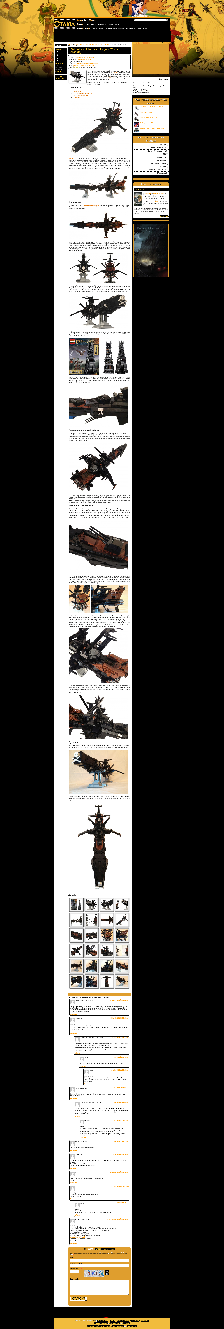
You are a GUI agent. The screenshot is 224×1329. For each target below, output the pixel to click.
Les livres (101, 24)
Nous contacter (103, 1321)
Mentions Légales (123, 1321)
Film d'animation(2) (159, 148)
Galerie (58, 72)
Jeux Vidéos (137, 28)
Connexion (144, 1321)
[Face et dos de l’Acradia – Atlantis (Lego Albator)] (92, 926)
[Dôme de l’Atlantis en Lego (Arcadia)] (92, 957)
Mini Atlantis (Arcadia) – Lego (148, 117)
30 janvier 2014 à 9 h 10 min (119, 1018)
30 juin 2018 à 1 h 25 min (121, 1203)
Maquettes (129, 28)
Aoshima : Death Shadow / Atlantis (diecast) (153, 128)
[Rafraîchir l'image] (107, 1274)
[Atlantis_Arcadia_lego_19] (107, 972)
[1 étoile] (73, 67)
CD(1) (165, 154)
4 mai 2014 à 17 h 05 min (121, 1057)
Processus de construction (83, 93)
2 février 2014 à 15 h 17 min (120, 1037)
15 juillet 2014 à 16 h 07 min (120, 1120)
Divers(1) (164, 167)
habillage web (114, 1323)
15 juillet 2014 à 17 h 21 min (120, 1141)
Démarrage (77, 91)
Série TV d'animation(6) (157, 151)
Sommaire (58, 49)
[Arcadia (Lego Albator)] (76, 957)
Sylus (98, 1249)
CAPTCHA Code (75, 1269)
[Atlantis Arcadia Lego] (122, 988)
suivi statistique (118, 1326)
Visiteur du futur (158, 193)
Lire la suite (164, 216)
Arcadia (81, 65)
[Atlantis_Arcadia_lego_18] (92, 972)
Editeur (112, 1321)
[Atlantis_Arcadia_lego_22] (92, 988)
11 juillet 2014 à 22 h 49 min (120, 1102)
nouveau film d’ (91, 205)
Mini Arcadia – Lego (145, 112)
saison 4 (148, 193)
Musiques (145, 28)
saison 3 (156, 201)
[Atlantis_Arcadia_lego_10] (76, 972)
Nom (71, 1257)
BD (106, 24)
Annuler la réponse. (108, 1249)
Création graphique (101, 1323)
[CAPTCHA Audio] (107, 1271)
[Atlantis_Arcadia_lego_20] (122, 972)
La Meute (139, 189)
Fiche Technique (60, 63)
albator (75, 65)
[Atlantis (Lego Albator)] (122, 926)
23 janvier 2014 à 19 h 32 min (119, 1000)
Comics (117, 24)
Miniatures (121, 28)
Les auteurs (135, 1321)
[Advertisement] (112, 36)
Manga (111, 24)
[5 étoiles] (79, 67)
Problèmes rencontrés (81, 95)
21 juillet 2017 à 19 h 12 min (120, 1187)
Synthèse (77, 97)
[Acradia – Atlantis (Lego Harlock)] (92, 911)
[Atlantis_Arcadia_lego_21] (76, 988)
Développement (93, 1326)
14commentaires (60, 77)
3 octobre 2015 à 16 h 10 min (119, 1172)
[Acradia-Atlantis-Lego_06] (122, 957)
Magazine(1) (162, 173)
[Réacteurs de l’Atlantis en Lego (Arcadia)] (107, 942)
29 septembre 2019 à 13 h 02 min (118, 1219)
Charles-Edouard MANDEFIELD (87, 63)
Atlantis (88, 65)
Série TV (93, 24)
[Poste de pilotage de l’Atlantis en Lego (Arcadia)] (107, 957)
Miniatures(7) (162, 157)
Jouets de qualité (98, 28)
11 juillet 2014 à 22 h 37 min (120, 1088)
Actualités (81, 20)
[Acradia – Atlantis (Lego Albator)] (107, 911)
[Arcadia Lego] (107, 988)
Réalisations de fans (87, 44)
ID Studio (127, 1323)
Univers (92, 20)
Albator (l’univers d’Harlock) (84, 57)
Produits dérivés (83, 28)
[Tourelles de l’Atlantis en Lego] (76, 942)
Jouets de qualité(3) (159, 164)
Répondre (73, 1014)
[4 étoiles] (77, 67)
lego (93, 65)
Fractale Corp (132, 1326)
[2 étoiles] (75, 67)
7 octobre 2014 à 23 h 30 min (119, 1154)
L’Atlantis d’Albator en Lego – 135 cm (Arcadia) (151, 107)
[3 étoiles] (76, 67)
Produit (80, 24)
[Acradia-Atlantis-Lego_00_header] (122, 911)
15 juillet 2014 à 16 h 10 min (120, 1070)
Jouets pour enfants (111, 28)
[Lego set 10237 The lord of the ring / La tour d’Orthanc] (76, 911)
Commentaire (74, 1279)
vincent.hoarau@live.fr (77, 1237)
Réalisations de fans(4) (158, 170)
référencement (105, 1326)
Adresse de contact (76, 1263)
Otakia (70, 44)
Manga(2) (164, 145)
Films (87, 24)
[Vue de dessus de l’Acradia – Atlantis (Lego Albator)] (107, 926)
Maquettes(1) (162, 160)
